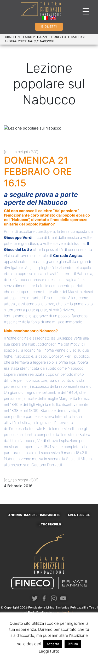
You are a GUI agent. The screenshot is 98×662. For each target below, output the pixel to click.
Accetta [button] (53, 644)
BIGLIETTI (49, 26)
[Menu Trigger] (86, 11)
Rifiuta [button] (73, 644)
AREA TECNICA (79, 515)
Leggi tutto (49, 651)
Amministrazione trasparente (34, 515)
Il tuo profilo (49, 524)
